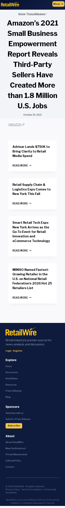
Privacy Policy (13, 489)
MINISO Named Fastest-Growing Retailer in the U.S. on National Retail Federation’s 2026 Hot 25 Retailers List (32, 279)
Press (9, 390)
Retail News (12, 378)
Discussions (12, 372)
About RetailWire (14, 442)
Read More (21, 165)
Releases (17, 390)
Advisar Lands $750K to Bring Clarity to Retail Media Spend (31, 151)
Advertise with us (14, 413)
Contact (10, 467)
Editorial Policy (13, 460)
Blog (8, 397)
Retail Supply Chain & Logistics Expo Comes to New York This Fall (31, 189)
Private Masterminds (16, 454)
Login (8, 350)
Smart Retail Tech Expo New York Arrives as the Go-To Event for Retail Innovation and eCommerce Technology (31, 232)
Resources (11, 384)
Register (17, 350)
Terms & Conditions (31, 489)
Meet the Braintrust (16, 448)
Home (9, 366)
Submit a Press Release (18, 419)
